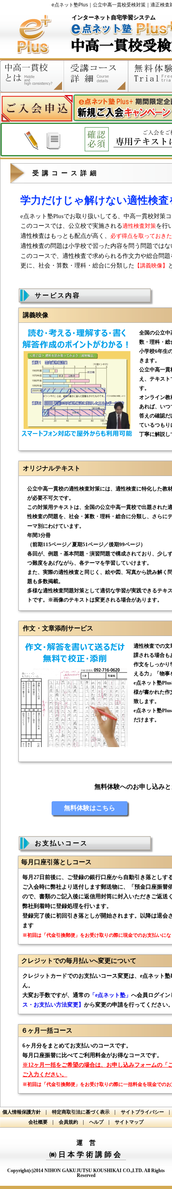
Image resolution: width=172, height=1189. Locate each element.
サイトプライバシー (145, 1112)
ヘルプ (98, 1122)
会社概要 (40, 1122)
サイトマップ (129, 1122)
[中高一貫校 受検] (33, 57)
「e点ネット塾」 (110, 995)
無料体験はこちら (89, 807)
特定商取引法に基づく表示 (83, 1112)
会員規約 (71, 1122)
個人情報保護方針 (24, 1112)
